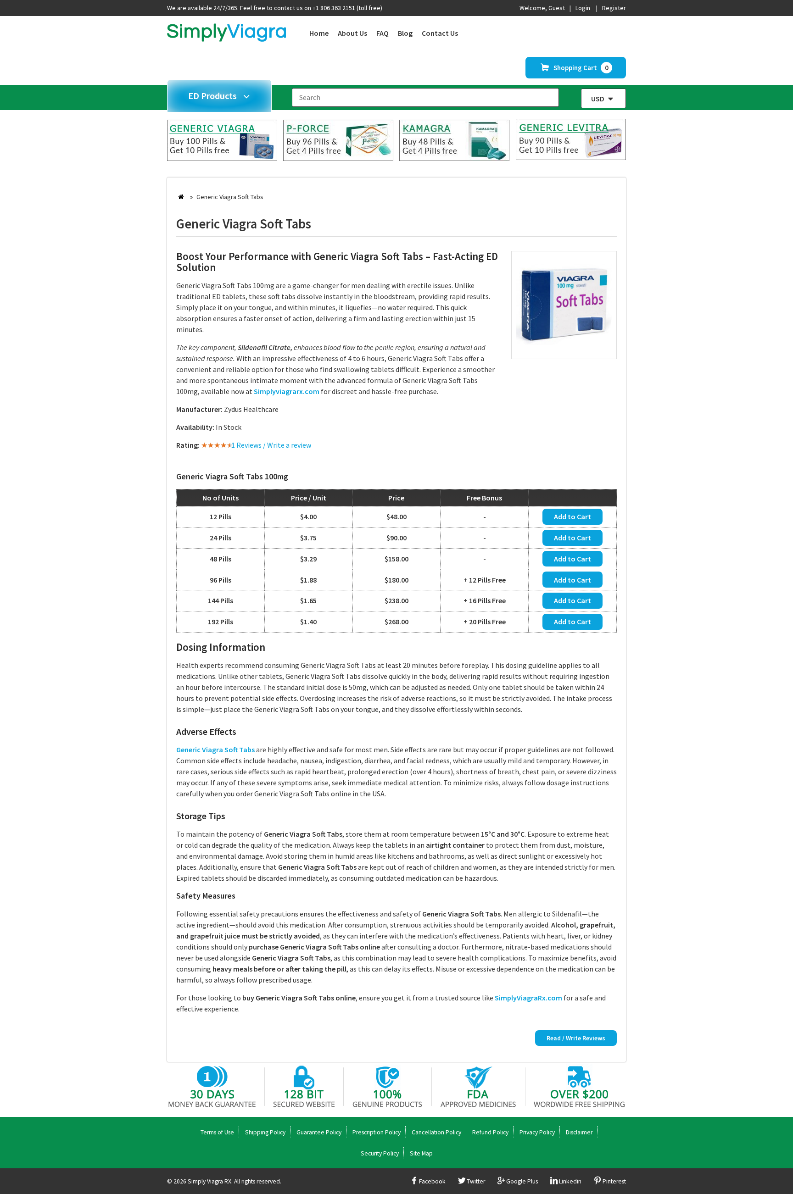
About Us (352, 33)
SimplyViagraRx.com (528, 997)
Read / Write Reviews (576, 1038)
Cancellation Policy (436, 1132)
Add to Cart (572, 516)
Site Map (421, 1153)
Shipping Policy (265, 1132)
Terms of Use (217, 1132)
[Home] (226, 39)
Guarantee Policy (318, 1132)
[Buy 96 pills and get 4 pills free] (338, 158)
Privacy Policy (537, 1132)
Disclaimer (579, 1132)
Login (582, 8)
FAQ (382, 33)
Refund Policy (490, 1132)
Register (614, 8)
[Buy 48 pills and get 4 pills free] (454, 158)
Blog (405, 33)
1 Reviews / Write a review (271, 445)
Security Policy (380, 1153)
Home (319, 33)
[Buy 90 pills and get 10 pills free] (571, 157)
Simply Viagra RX (209, 1181)
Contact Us (440, 33)
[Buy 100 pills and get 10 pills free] (222, 158)
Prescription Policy (376, 1132)
